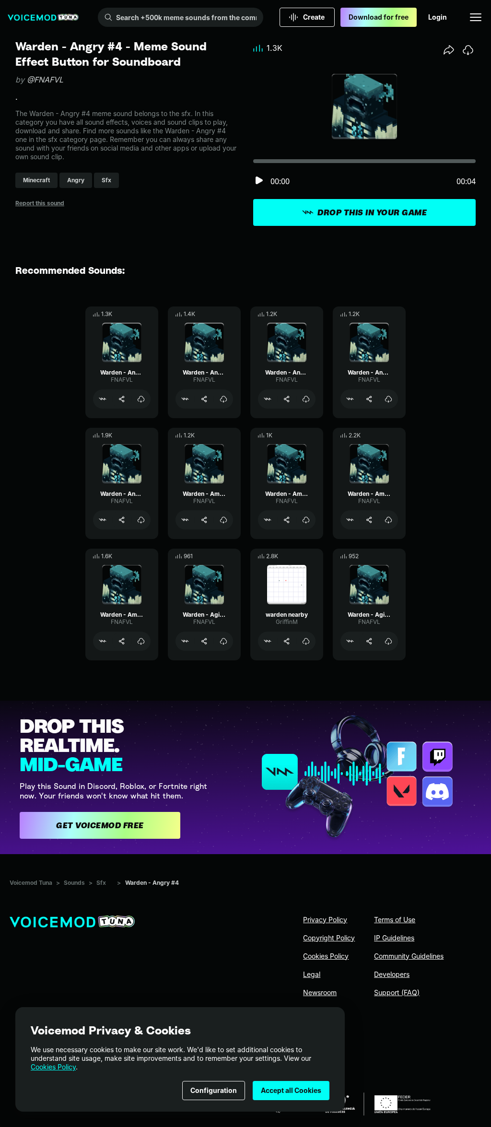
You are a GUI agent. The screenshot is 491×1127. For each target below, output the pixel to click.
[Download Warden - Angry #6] (141, 519)
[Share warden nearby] (286, 641)
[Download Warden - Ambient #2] (306, 519)
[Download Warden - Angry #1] (388, 399)
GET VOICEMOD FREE (100, 825)
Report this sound (39, 203)
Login (437, 17)
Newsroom (320, 992)
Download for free (379, 17)
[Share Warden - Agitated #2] (204, 641)
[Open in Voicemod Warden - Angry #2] (267, 399)
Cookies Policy (53, 1067)
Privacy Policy (325, 920)
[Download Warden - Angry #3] (141, 399)
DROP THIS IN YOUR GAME (372, 212)
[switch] (259, 181)
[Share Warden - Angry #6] (121, 519)
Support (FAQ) (397, 992)
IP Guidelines (394, 938)
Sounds (74, 882)
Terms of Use (394, 920)
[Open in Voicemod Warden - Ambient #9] (185, 519)
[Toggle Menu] (475, 17)
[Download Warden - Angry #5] (223, 399)
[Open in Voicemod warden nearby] (267, 641)
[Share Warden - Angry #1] (369, 399)
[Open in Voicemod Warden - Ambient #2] (267, 519)
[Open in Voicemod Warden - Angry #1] (350, 399)
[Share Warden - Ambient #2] (286, 519)
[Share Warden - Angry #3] (121, 399)
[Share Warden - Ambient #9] (204, 519)
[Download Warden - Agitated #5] (388, 641)
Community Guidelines (409, 956)
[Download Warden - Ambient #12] (388, 519)
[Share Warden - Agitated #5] (369, 641)
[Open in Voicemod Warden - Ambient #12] (350, 519)
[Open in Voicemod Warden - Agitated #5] (350, 641)
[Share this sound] (448, 50)
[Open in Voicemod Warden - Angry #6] (102, 519)
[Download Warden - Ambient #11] (141, 641)
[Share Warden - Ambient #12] (369, 519)
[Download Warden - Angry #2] (306, 399)
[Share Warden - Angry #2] (286, 399)
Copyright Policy (329, 938)
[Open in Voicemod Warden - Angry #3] (102, 399)
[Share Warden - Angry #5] (204, 399)
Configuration (213, 1090)
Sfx (101, 882)
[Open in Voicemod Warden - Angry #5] (185, 399)
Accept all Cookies (291, 1090)
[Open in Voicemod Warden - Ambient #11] (102, 641)
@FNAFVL (45, 79)
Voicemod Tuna (31, 882)
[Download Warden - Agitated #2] (223, 641)
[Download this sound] (468, 50)
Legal (311, 974)
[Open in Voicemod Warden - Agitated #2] (185, 641)
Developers (391, 974)
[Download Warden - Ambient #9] (223, 519)
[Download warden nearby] (306, 641)
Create (314, 17)
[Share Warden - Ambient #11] (121, 641)
